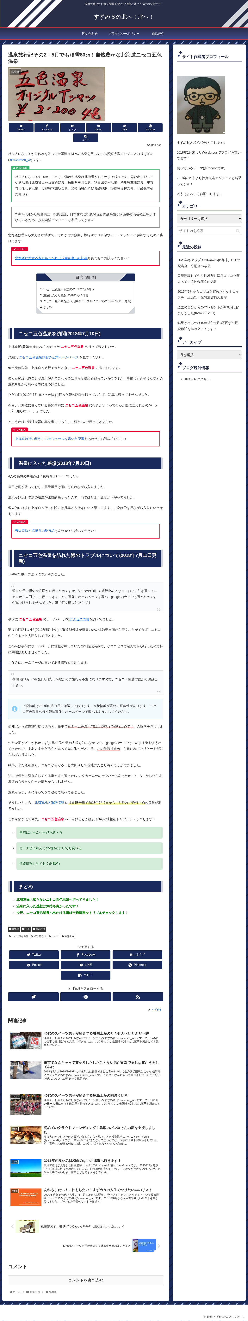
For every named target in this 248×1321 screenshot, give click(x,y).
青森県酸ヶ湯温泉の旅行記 (35, 531)
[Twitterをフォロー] (33, 996)
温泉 (27, 929)
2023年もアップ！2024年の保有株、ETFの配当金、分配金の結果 (208, 263)
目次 (79, 277)
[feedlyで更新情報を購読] (85, 996)
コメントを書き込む (85, 1280)
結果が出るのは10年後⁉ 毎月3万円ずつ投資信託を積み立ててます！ (207, 326)
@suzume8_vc (20, 160)
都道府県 (40, 929)
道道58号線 (39, 936)
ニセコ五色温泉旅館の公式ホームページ (48, 357)
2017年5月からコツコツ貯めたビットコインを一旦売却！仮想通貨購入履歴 (208, 294)
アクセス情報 (79, 619)
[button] (237, 231)
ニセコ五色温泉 (19, 936)
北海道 (15, 929)
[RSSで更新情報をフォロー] (138, 996)
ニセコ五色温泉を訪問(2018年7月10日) (68, 289)
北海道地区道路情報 (49, 803)
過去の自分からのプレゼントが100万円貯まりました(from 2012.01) (208, 310)
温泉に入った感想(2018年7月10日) (65, 295)
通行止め (69, 936)
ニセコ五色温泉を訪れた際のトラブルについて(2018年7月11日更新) (87, 301)
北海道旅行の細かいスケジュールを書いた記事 (49, 439)
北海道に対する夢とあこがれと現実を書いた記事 (51, 258)
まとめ (47, 307)
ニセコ (55, 936)
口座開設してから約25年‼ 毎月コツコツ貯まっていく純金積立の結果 (208, 279)
